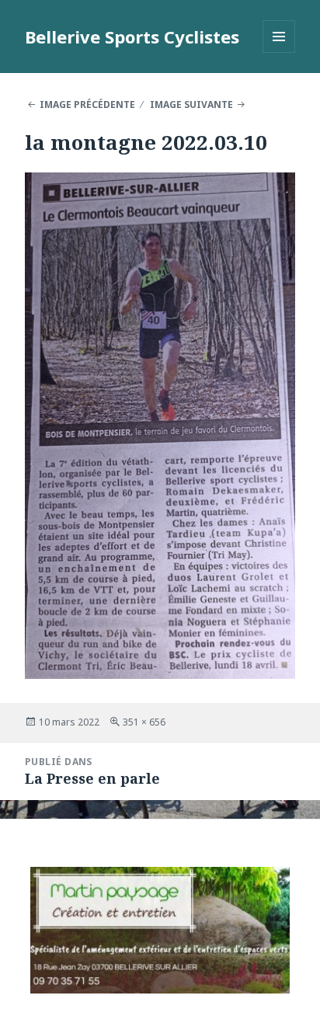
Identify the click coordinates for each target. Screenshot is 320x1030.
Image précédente (87, 104)
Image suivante (191, 104)
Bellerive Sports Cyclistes (132, 36)
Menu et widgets (279, 52)
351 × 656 (144, 722)
